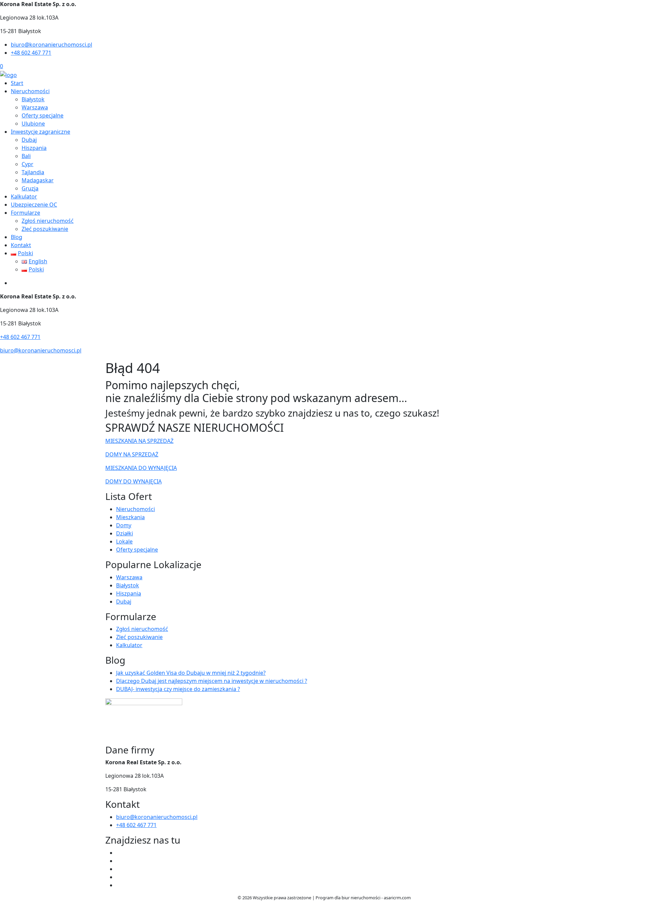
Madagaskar (38, 180)
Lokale (124, 541)
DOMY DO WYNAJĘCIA (133, 481)
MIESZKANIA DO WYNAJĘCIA (141, 468)
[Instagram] (119, 877)
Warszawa (35, 107)
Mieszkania (130, 517)
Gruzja (30, 188)
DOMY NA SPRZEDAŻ (131, 454)
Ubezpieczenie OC (34, 204)
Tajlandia (33, 172)
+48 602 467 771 (31, 52)
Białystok (33, 99)
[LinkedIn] (119, 885)
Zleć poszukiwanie (45, 229)
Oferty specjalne (42, 115)
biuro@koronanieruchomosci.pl (51, 44)
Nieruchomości (30, 91)
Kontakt (21, 245)
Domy (123, 525)
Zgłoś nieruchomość (48, 220)
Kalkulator (24, 196)
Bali (26, 156)
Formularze (25, 212)
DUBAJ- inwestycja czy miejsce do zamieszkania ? (178, 689)
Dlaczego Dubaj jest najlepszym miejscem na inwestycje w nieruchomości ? (211, 681)
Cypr (27, 164)
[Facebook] (119, 852)
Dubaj (29, 139)
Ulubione (33, 123)
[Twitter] (119, 861)
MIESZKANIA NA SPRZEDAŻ (139, 441)
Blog (16, 237)
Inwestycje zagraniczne (40, 131)
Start (17, 83)
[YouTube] (119, 869)
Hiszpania (34, 148)
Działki (124, 533)
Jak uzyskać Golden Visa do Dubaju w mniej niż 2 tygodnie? (191, 672)
